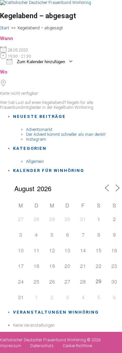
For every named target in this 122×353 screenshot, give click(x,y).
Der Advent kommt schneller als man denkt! (66, 134)
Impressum (10, 345)
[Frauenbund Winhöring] (45, 2)
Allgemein (35, 161)
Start (4, 27)
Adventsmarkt (39, 129)
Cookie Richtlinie (77, 345)
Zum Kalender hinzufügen (40, 61)
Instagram (36, 139)
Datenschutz (42, 345)
